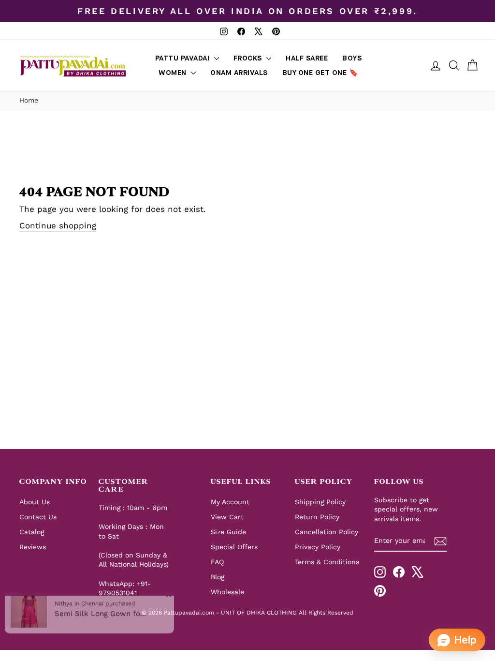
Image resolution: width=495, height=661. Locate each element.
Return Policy (317, 517)
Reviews (32, 547)
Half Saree (307, 58)
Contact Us (38, 517)
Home (28, 100)
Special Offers (234, 547)
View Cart (227, 517)
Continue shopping (57, 225)
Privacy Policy (317, 547)
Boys (352, 58)
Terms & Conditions (327, 562)
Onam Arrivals (239, 72)
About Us (34, 502)
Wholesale (227, 592)
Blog (217, 577)
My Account (230, 502)
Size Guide (228, 532)
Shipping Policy (320, 502)
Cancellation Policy (326, 532)
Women (174, 72)
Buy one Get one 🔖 (320, 72)
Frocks (248, 58)
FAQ (217, 562)
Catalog (31, 532)
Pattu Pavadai (183, 58)
